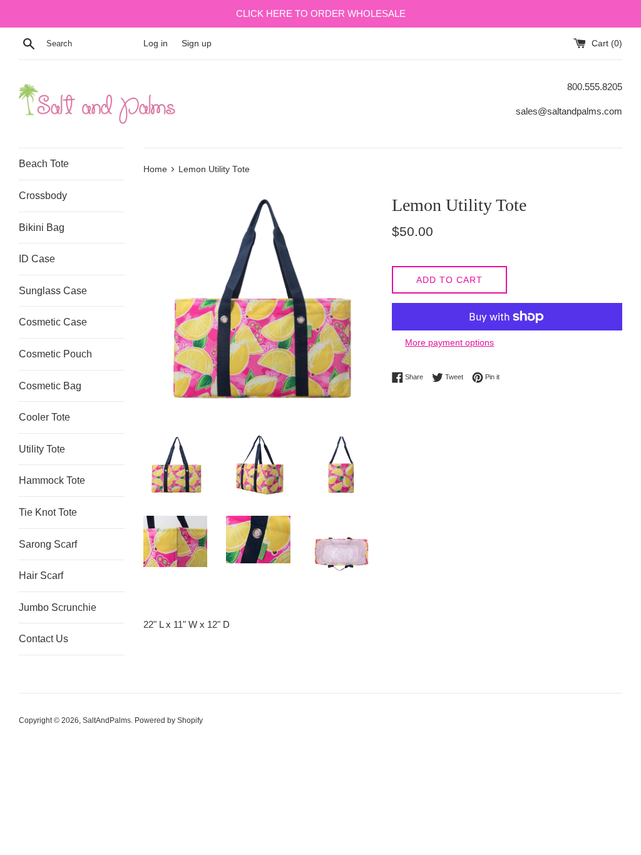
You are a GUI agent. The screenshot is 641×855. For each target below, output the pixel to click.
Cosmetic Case (53, 322)
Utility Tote (42, 449)
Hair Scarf (41, 575)
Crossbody (43, 195)
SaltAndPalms (107, 720)
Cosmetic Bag (50, 386)
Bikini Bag (41, 227)
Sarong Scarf (48, 544)
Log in (155, 43)
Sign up (197, 43)
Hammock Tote (52, 480)
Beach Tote (44, 163)
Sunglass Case (53, 290)
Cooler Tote (44, 417)
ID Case (37, 258)
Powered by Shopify (169, 720)
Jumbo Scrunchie (57, 607)
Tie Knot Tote (48, 512)
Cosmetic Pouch (55, 354)
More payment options (449, 342)
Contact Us (43, 638)
